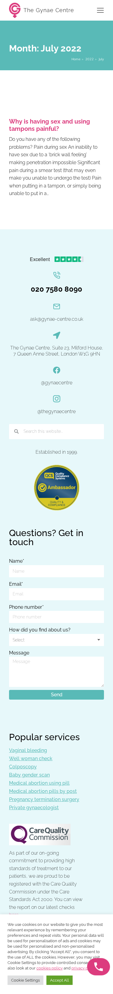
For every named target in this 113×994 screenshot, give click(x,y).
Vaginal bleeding (28, 750)
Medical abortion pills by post (43, 791)
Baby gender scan (29, 775)
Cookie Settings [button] (25, 980)
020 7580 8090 (56, 289)
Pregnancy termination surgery (44, 799)
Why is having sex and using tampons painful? (49, 125)
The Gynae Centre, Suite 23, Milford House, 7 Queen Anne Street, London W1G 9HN (56, 351)
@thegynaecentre (56, 411)
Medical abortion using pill (39, 783)
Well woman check (30, 758)
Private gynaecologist (34, 807)
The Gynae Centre (49, 10)
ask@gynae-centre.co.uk (56, 319)
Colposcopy (23, 767)
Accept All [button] (59, 980)
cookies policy (49, 968)
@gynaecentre (56, 383)
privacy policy (84, 968)
